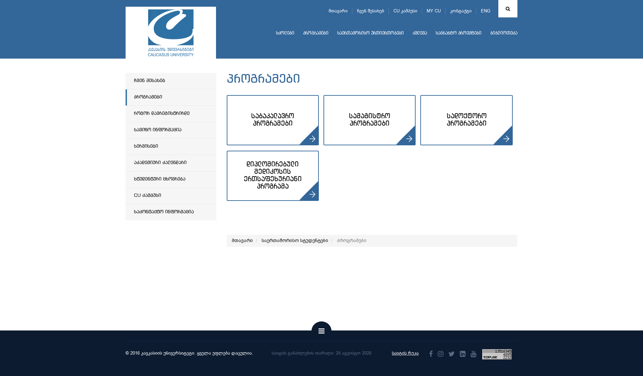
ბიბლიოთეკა (503, 33)
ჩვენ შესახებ (370, 11)
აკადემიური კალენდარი (160, 162)
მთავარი (338, 11)
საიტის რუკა (405, 353)
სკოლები (285, 33)
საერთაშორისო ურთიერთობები (370, 33)
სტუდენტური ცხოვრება (160, 179)
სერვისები (146, 146)
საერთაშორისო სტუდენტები (295, 240)
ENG (485, 11)
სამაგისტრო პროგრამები (369, 120)
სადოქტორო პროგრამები (467, 120)
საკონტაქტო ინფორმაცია (164, 212)
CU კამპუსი (405, 11)
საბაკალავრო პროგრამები (272, 120)
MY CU (434, 11)
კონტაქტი (461, 11)
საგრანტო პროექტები (459, 33)
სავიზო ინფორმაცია (158, 130)
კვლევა (420, 33)
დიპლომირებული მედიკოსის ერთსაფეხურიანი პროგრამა (273, 175)
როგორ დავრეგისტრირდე (162, 113)
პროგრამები (316, 33)
